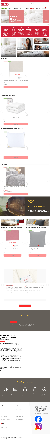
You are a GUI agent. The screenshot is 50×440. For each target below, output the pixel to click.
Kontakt (2, 408)
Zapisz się (13, 322)
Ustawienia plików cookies (20, 420)
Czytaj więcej (25, 305)
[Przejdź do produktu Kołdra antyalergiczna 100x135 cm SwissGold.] (16, 107)
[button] (48, 1)
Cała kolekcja (20, 128)
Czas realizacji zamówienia (5, 419)
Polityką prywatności (28, 325)
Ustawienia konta (19, 409)
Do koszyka (16, 87)
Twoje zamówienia (19, 408)
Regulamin (20, 324)
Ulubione (17, 411)
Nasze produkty (9, 285)
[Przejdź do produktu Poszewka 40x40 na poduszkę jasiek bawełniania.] (37, 239)
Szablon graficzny (6, 438)
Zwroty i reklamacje (4, 420)
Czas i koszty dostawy (4, 417)
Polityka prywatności (19, 419)
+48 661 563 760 (38, 407)
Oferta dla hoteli (4, 427)
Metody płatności (4, 416)
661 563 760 (23, 4)
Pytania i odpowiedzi (19, 416)
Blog (1, 409)
